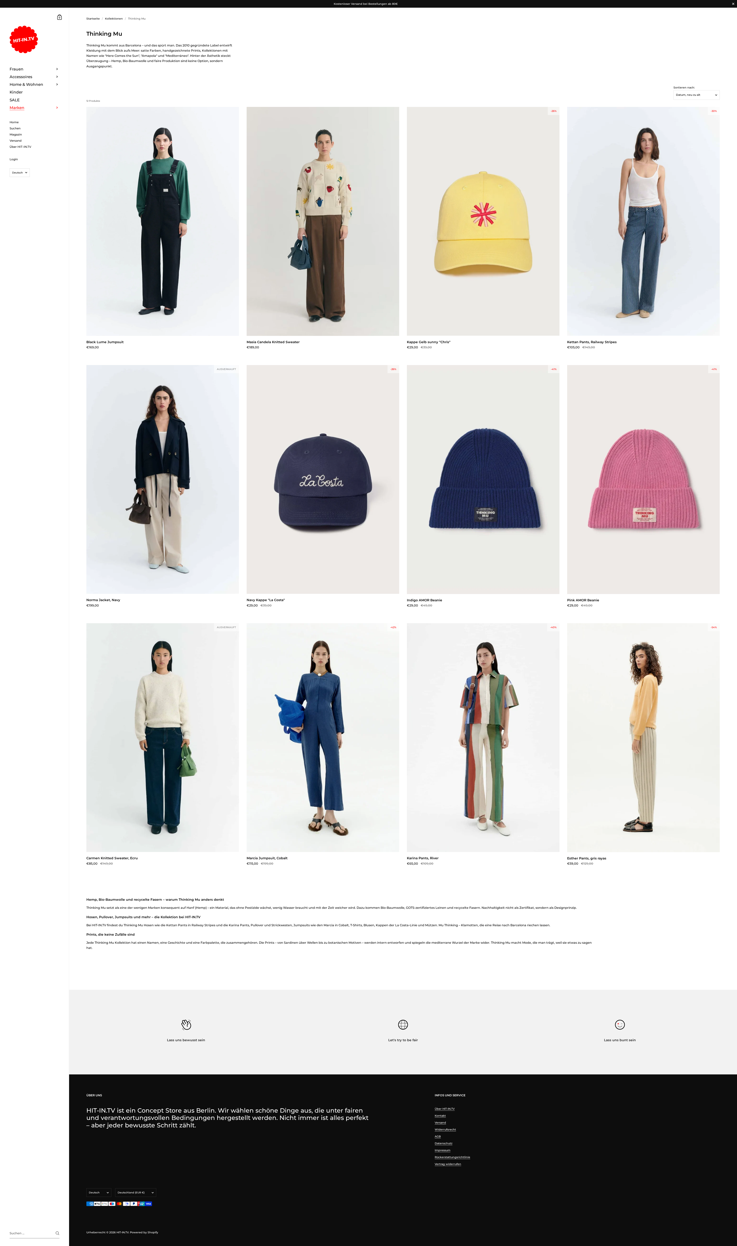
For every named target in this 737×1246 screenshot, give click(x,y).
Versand (440, 1122)
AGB (438, 1136)
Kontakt (440, 1115)
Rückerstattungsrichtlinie (452, 1157)
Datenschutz (443, 1143)
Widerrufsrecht (445, 1129)
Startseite (93, 18)
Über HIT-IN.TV (445, 1108)
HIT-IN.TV (122, 1232)
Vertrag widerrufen (448, 1164)
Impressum (442, 1150)
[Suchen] (57, 1233)
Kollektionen (114, 18)
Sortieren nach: (684, 87)
